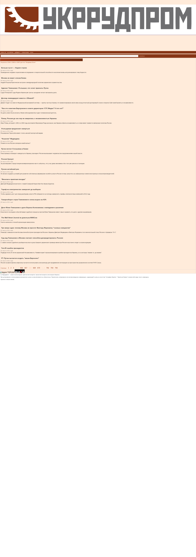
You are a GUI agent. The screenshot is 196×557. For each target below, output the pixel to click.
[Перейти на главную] (98, 50)
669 (34, 268)
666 (21, 268)
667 (25, 268)
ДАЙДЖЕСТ (18, 52)
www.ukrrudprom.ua (38, 277)
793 (52, 268)
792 (47, 268)
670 (38, 268)
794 (56, 268)
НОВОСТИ (3, 52)
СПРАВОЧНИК (25, 52)
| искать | (142, 56)
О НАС (31, 52)
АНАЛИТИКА (10, 52)
